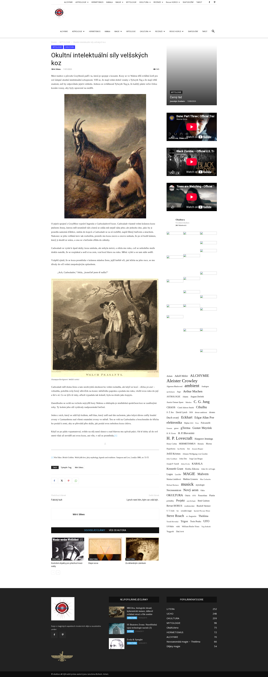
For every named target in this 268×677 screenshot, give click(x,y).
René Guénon (204, 501)
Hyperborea (171, 449)
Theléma (203, 516)
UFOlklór (170, 526)
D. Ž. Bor (170, 412)
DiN (191, 412)
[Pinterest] (214, 2)
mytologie (200, 485)
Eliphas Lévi (188, 423)
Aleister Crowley (182, 380)
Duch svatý (173, 417)
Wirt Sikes (56, 69)
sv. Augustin (191, 516)
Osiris (187, 495)
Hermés (201, 444)
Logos (170, 474)
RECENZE (157, 2)
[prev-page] (53, 572)
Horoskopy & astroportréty (185, 92)
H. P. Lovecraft (179, 438)
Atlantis (185, 397)
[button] (213, 31)
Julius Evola (185, 464)
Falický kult (56, 499)
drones (212, 412)
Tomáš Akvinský (173, 521)
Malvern (203, 474)
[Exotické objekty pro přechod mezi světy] (68, 549)
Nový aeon (190, 490)
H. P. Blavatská (186, 433)
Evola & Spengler (135, 639)
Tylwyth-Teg (66, 467)
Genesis (169, 428)
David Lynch (181, 412)
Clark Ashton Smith (185, 407)
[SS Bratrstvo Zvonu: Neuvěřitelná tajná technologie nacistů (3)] (116, 628)
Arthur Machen (192, 391)
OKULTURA (143, 2)
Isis (188, 449)
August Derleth (197, 396)
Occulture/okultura (182, 223)
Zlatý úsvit (180, 532)
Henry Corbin (172, 444)
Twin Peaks (195, 521)
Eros (197, 423)
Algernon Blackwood (174, 387)
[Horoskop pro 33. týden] (192, 75)
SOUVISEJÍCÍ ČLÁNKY (94, 530)
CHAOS (171, 407)
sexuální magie (186, 511)
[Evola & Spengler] (116, 643)
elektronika (174, 422)
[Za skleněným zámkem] (142, 549)
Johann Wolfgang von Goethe (195, 454)
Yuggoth (170, 531)
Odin (203, 490)
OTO (194, 496)
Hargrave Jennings (204, 438)
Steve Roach (175, 515)
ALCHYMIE (68, 2)
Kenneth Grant (175, 468)
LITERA (130, 631)
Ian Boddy (181, 449)
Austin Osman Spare (175, 402)
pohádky (170, 501)
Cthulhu (201, 407)
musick (187, 484)
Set (177, 511)
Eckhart (186, 417)
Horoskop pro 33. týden (184, 97)
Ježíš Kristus (174, 453)
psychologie (191, 501)
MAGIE (118, 2)
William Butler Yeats (190, 526)
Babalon (189, 402)
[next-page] (58, 572)
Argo (179, 391)
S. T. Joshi (170, 511)
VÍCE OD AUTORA (117, 530)
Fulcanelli (205, 423)
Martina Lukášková (179, 101)
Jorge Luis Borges (196, 459)
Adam (169, 376)
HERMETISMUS (97, 2)
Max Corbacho (205, 479)
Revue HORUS (172, 2)
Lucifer (178, 474)
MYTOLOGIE (131, 2)
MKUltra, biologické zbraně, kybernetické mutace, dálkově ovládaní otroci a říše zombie (140, 611)
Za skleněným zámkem (135, 563)
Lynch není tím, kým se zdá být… (143, 499)
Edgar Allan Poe (204, 417)
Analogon (205, 387)
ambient (192, 385)
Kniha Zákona (192, 469)
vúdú (178, 526)
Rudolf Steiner (204, 506)
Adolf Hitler (181, 375)
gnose (176, 428)
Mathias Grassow (190, 479)
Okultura (180, 219)
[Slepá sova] (105, 549)
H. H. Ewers (171, 433)
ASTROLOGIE (81, 2)
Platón (212, 495)
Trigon (184, 521)
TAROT (199, 2)
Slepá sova (93, 563)
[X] (61, 481)
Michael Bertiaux (173, 485)
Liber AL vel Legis (208, 469)
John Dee (183, 459)
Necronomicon (174, 490)
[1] (115, 435)
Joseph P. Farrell (173, 464)
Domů (54, 42)
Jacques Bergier (197, 449)
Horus (209, 443)
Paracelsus (202, 495)
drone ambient (201, 412)
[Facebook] (209, 2)
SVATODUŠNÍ (188, 2)
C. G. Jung (202, 401)
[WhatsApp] (76, 481)
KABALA (109, 2)
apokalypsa (171, 392)
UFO (206, 521)
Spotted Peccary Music (202, 511)
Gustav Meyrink (202, 428)
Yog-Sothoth (206, 526)
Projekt (180, 500)
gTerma (185, 428)
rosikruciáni (189, 506)
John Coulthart (172, 459)
